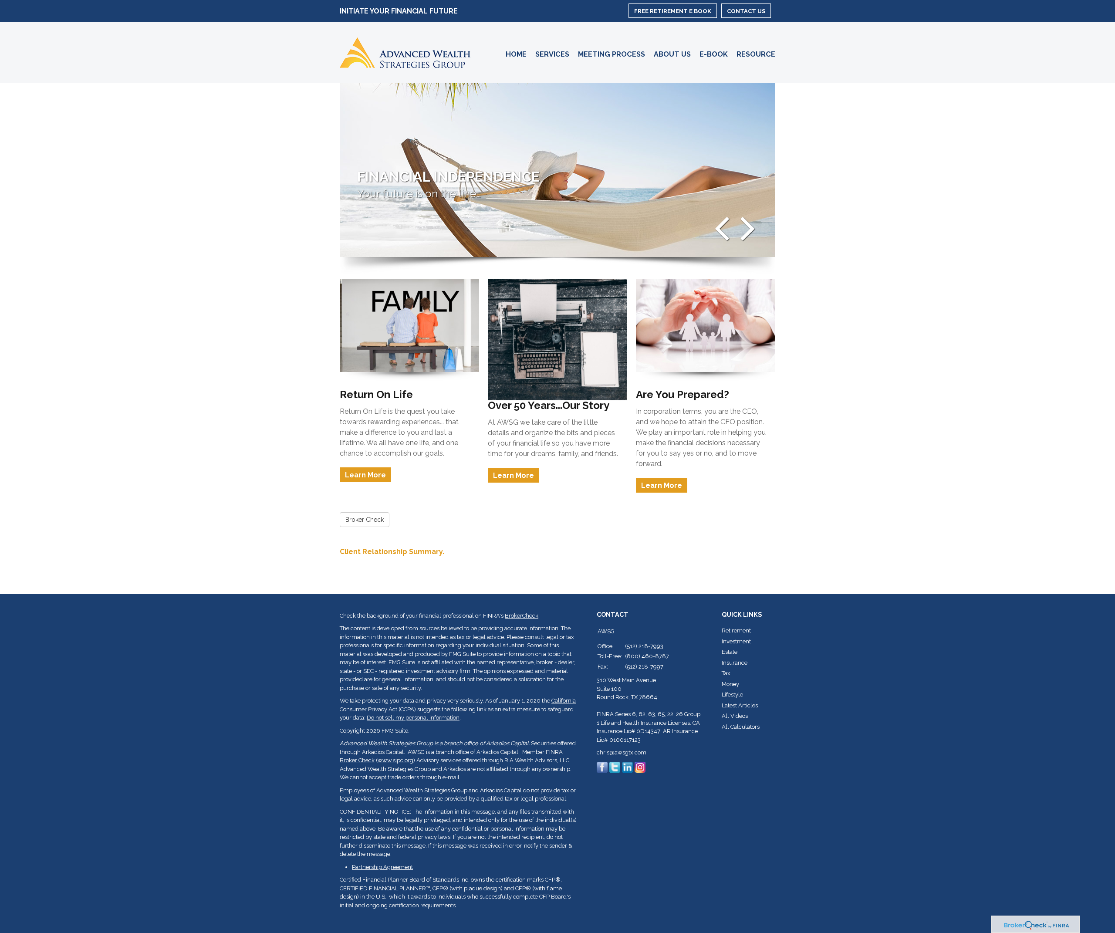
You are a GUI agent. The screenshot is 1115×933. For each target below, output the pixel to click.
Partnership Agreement (382, 867)
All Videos (735, 716)
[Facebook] (602, 767)
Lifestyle (732, 694)
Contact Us (746, 11)
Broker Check (357, 760)
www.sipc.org (395, 760)
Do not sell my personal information (413, 717)
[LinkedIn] (627, 767)
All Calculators (741, 726)
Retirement (736, 630)
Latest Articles (740, 705)
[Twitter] (614, 767)
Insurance (734, 662)
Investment (736, 641)
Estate (729, 652)
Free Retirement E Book (672, 11)
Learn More (365, 475)
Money (730, 684)
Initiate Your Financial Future (399, 11)
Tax (726, 673)
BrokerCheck (521, 615)
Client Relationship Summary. (392, 552)
